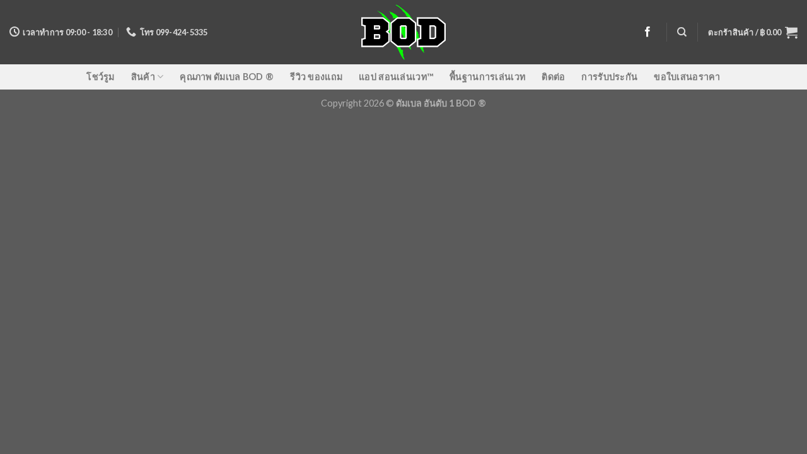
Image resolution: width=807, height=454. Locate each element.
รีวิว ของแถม (316, 76)
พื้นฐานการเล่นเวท (487, 76)
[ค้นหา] (682, 32)
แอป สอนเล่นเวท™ (396, 76)
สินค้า (143, 76)
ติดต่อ (553, 76)
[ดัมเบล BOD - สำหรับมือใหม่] (404, 32)
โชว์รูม (100, 76)
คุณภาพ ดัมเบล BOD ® (227, 76)
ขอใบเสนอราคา (687, 76)
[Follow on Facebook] (647, 32)
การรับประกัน (609, 76)
